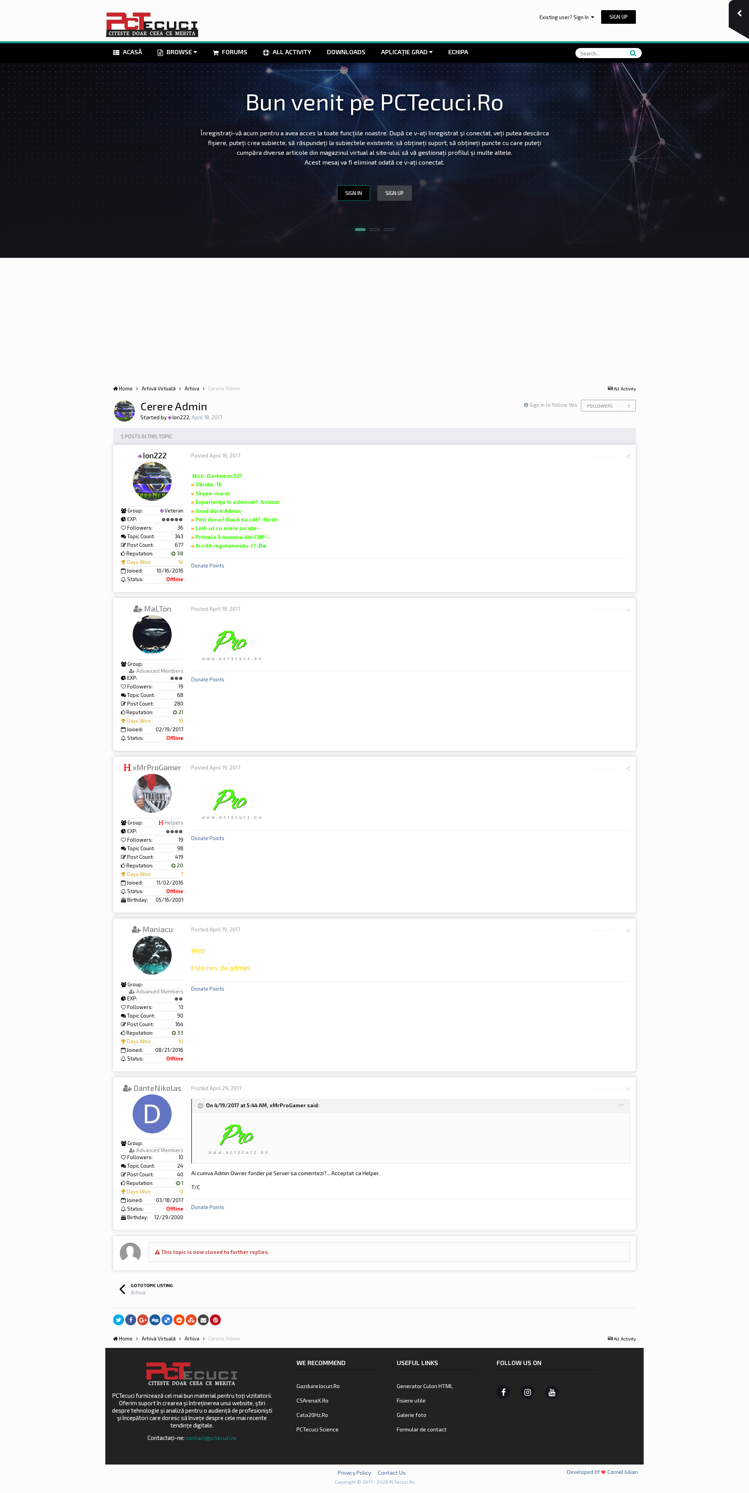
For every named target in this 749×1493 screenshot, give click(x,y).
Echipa (458, 51)
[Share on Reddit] (179, 1319)
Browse (179, 51)
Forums (233, 51)
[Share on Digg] (154, 1319)
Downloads (346, 51)
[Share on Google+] (142, 1319)
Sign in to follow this (553, 405)
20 (179, 865)
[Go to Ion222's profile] (124, 411)
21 (180, 712)
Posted (215, 455)
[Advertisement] (374, 316)
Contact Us (392, 1472)
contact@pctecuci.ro (211, 1437)
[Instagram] (527, 1392)
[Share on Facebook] (130, 1319)
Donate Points (207, 565)
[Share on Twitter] (118, 1319)
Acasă (131, 51)
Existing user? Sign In (565, 17)
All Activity (291, 51)
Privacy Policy (354, 1472)
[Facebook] (503, 1392)
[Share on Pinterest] (215, 1319)
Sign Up (618, 17)
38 (179, 553)
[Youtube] (552, 1392)
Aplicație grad (405, 51)
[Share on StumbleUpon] (191, 1319)
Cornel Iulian (622, 1471)
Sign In (353, 193)
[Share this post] (628, 456)
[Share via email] (203, 1319)
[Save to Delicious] (167, 1319)
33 (179, 1033)
